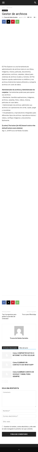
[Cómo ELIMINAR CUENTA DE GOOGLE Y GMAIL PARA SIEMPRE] (7, 374)
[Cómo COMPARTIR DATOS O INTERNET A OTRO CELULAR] (7, 355)
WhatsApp (9, 7)
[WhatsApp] (17, 22)
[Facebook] (4, 22)
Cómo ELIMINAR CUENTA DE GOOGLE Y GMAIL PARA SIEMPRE (23, 374)
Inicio (3, 7)
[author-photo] (19, 335)
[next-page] (6, 381)
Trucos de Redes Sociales (10, 17)
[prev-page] (3, 381)
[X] (8, 22)
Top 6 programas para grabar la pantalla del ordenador (9, 316)
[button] (35, 2)
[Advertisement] (19, 45)
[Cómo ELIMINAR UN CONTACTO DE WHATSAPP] (7, 364)
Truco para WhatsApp (29, 314)
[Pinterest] (13, 22)
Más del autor (23, 348)
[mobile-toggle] (3, 2)
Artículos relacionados (10, 348)
